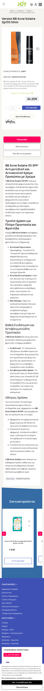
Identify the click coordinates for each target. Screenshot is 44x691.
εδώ (21, 675)
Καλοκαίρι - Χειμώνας (10, 640)
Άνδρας (5, 626)
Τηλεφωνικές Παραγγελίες (12, 613)
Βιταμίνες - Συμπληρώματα (12, 633)
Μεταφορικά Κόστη (9, 610)
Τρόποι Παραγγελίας (10, 596)
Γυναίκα (5, 623)
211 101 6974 (13, 654)
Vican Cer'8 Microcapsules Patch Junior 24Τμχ (18, 542)
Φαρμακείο (6, 637)
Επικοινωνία (6, 593)
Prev (4, 534)
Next (40, 534)
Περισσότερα (22, 687)
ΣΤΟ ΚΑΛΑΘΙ (31, 107)
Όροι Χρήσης (7, 603)
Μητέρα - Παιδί (8, 630)
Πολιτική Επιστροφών (10, 606)
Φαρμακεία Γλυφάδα (10, 589)
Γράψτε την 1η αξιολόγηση (21, 93)
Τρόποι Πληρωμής (9, 599)
